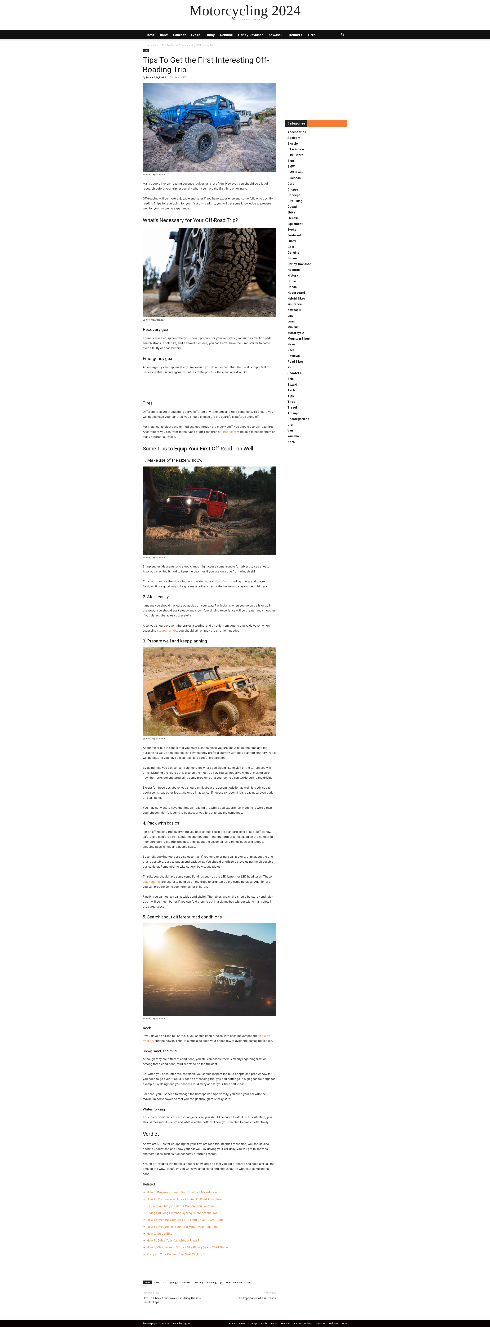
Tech (291, 390)
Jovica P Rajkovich (156, 77)
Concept (179, 35)
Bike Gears (295, 155)
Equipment (295, 224)
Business (294, 178)
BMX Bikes (295, 172)
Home (150, 35)
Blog (290, 161)
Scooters (294, 373)
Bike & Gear (296, 149)
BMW (164, 35)
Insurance (294, 304)
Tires (311, 35)
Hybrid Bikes (296, 298)
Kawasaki (276, 35)
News (291, 344)
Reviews (293, 356)
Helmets (295, 35)
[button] (342, 35)
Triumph (293, 413)
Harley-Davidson (250, 35)
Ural (290, 425)
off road (186, 1282)
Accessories (296, 132)
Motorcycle (295, 333)
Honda (292, 287)
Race (291, 350)
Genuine (226, 35)
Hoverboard (296, 293)
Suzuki (292, 384)
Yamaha (293, 436)
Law (290, 316)
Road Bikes (295, 361)
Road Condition (234, 1282)
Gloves (292, 258)
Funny (210, 35)
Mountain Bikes (298, 338)
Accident (293, 138)
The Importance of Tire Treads (256, 1298)
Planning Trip (214, 1282)
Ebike (291, 212)
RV (289, 367)
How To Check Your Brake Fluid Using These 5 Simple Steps (172, 1300)
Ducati (292, 206)
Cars (155, 45)
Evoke (195, 35)
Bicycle (292, 143)
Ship (290, 379)
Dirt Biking (294, 201)
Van (290, 430)
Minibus (293, 327)
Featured (294, 235)
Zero (291, 442)
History (292, 275)
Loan (291, 321)
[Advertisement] (209, 385)
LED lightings (152, 881)
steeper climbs (167, 630)
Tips (290, 396)
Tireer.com (228, 432)
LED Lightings (170, 1282)
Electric (293, 218)
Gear (291, 247)
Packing (199, 1282)
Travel (292, 407)
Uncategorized (298, 419)
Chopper (293, 189)
